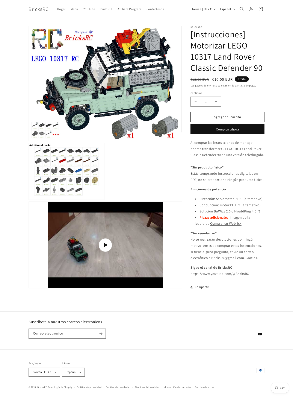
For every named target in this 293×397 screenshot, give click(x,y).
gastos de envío (204, 85)
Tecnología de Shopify (60, 387)
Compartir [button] (202, 287)
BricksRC (42, 387)
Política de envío (204, 387)
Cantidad (196, 93)
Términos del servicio (147, 387)
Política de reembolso (118, 387)
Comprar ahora (227, 129)
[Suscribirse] (101, 334)
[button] (241, 9)
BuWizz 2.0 (222, 211)
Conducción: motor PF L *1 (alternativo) (230, 205)
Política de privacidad (89, 387)
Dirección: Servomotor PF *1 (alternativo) (231, 199)
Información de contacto (177, 387)
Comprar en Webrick (226, 223)
